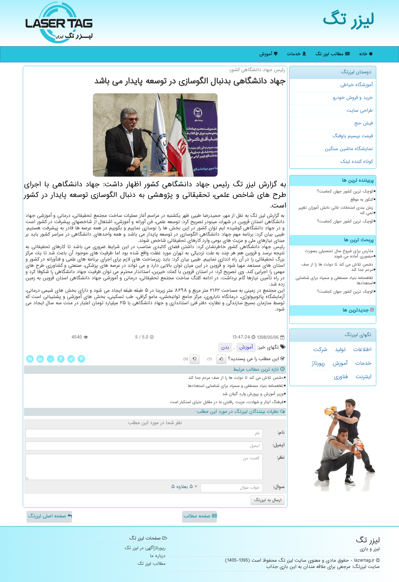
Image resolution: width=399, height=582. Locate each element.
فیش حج (363, 123)
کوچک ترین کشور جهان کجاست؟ (345, 191)
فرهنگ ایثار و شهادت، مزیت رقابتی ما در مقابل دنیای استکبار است (226, 402)
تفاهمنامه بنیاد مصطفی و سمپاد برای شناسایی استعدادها (334, 281)
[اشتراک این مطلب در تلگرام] (71, 359)
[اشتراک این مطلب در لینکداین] (40, 359)
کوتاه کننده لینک (356, 162)
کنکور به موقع (361, 199)
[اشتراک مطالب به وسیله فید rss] (30, 359)
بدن (225, 347)
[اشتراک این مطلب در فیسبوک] (60, 359)
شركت (320, 350)
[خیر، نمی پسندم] (195, 359)
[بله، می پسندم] (221, 359)
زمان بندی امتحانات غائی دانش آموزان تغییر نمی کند (335, 210)
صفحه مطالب (198, 516)
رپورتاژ (318, 363)
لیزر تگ (348, 20)
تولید (340, 350)
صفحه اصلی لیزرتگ (48, 516)
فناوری (341, 377)
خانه (364, 54)
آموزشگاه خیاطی (356, 85)
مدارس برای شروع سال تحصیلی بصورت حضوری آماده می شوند (339, 254)
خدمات (294, 54)
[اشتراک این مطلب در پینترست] (81, 359)
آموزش (266, 54)
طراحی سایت (360, 110)
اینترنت (363, 377)
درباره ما (158, 556)
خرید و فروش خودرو (353, 98)
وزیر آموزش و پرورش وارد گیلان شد (252, 394)
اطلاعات (362, 350)
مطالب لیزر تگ (330, 54)
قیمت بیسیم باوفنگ (353, 136)
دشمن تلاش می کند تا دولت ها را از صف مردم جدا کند (337, 267)
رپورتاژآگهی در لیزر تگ (145, 548)
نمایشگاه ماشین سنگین (349, 149)
